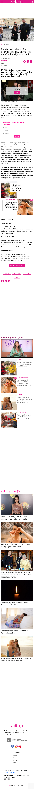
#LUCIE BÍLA (7, 273)
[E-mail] (28, 61)
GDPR (14, 762)
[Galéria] (17, 29)
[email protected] (10, 772)
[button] (32, 1)
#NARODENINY (17, 273)
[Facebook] (24, 61)
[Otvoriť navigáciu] (2, 1)
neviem (7, 133)
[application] (17, 348)
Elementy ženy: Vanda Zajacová (12, 338)
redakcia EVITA (5, 65)
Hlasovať (17, 136)
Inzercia (15, 755)
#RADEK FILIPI (27, 273)
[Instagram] (16, 746)
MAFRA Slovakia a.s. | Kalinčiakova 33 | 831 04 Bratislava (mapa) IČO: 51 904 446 (16, 777)
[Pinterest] (19, 746)
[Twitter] (31, 61)
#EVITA (17, 277)
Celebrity (4, 60)
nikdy (6, 130)
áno (6, 128)
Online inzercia (17, 758)
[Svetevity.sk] (17, 1)
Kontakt (15, 760)
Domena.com (26, 785)
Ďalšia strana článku (16, 265)
